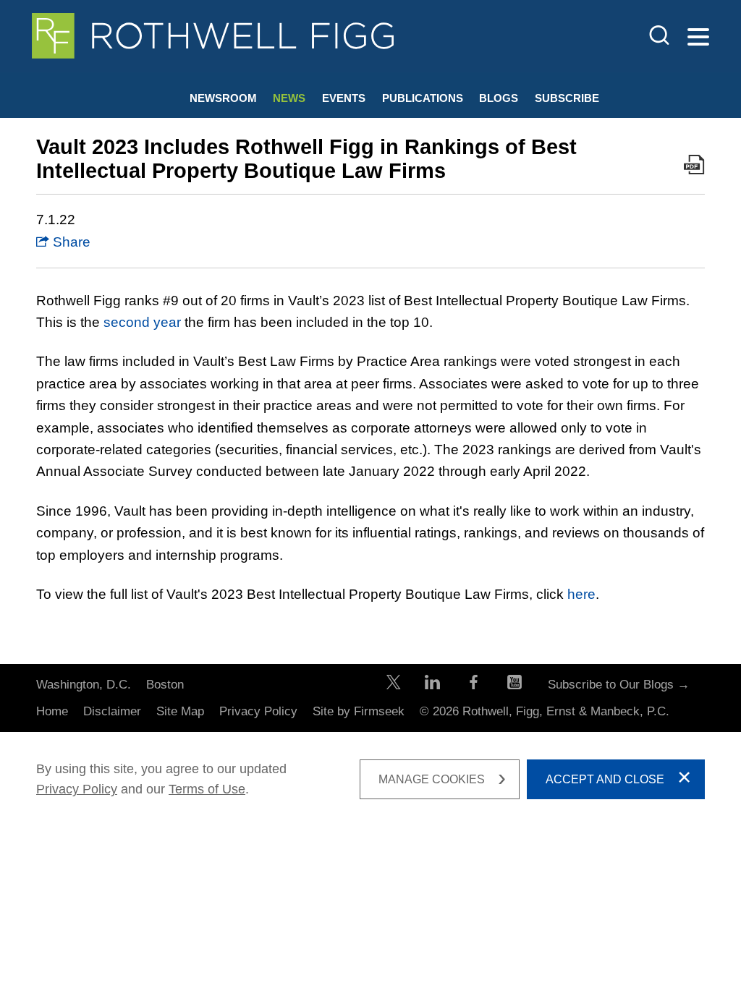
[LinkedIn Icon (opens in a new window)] (432, 685)
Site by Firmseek (359, 711)
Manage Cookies (431, 779)
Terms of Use (207, 789)
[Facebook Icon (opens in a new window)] (474, 685)
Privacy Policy (258, 711)
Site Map (180, 711)
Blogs (498, 98)
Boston (165, 684)
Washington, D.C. (83, 684)
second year (142, 322)
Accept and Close (605, 779)
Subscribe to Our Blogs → (619, 684)
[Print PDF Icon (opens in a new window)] (694, 168)
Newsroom (223, 98)
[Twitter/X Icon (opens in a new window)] (393, 685)
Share (69, 242)
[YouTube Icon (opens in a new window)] (514, 685)
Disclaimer (112, 711)
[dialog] (370, 779)
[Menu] (698, 37)
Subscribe (567, 98)
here (581, 594)
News (289, 98)
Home (52, 711)
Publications (422, 98)
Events (343, 98)
